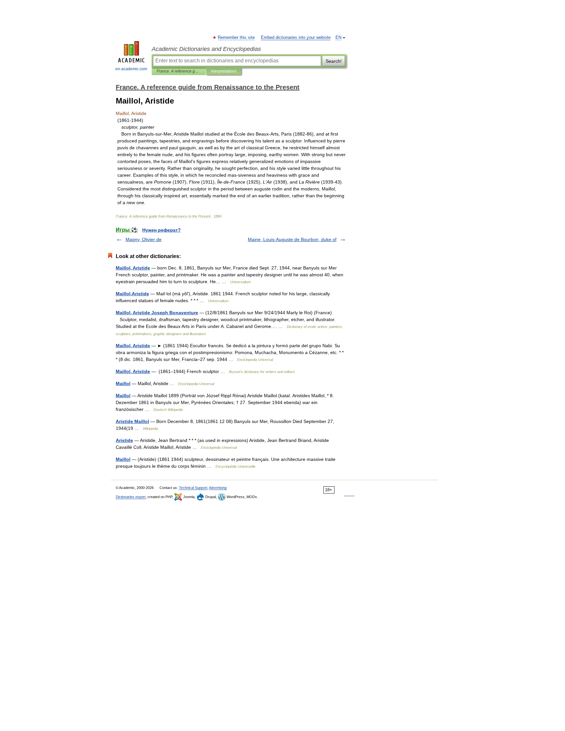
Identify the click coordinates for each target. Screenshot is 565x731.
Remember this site (236, 37)
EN (338, 37)
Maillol (123, 383)
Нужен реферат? (161, 230)
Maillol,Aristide (132, 293)
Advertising (218, 488)
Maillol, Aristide (133, 267)
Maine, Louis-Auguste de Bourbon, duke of (292, 239)
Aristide (124, 440)
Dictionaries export (131, 497)
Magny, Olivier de (144, 239)
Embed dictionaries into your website (296, 37)
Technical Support (193, 488)
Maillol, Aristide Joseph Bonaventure (157, 312)
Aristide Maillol (132, 421)
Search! (334, 61)
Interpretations (223, 71)
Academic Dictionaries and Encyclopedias (206, 49)
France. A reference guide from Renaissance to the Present (179, 71)
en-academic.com (131, 69)
